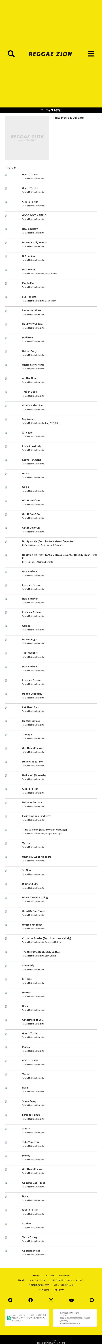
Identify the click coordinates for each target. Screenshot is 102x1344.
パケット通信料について (63, 1285)
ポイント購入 (49, 1275)
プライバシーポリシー (38, 1280)
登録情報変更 (64, 1275)
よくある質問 (43, 1289)
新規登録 (36, 1275)
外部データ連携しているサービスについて (67, 1280)
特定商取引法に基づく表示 (39, 1285)
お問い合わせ (58, 1289)
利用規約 (21, 1280)
